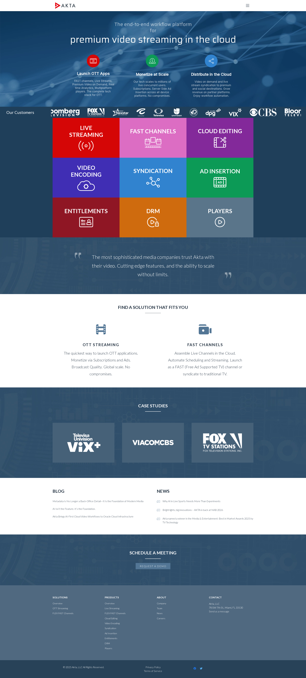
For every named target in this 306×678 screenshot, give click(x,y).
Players (108, 648)
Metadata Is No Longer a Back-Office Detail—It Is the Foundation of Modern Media (98, 501)
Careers (161, 618)
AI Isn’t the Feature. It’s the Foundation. (74, 508)
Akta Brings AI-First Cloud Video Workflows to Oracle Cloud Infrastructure (93, 516)
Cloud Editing (111, 618)
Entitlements (111, 638)
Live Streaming (112, 608)
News (160, 613)
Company (161, 603)
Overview (57, 603)
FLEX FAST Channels (63, 613)
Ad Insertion (111, 633)
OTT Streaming (60, 608)
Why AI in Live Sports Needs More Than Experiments (191, 501)
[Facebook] (195, 668)
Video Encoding (112, 623)
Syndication (110, 628)
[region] (153, 59)
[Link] (65, 5)
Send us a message (219, 611)
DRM (107, 643)
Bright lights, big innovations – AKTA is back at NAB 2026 (193, 509)
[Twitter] (201, 668)
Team (159, 608)
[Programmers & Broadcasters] (101, 350)
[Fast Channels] (205, 350)
